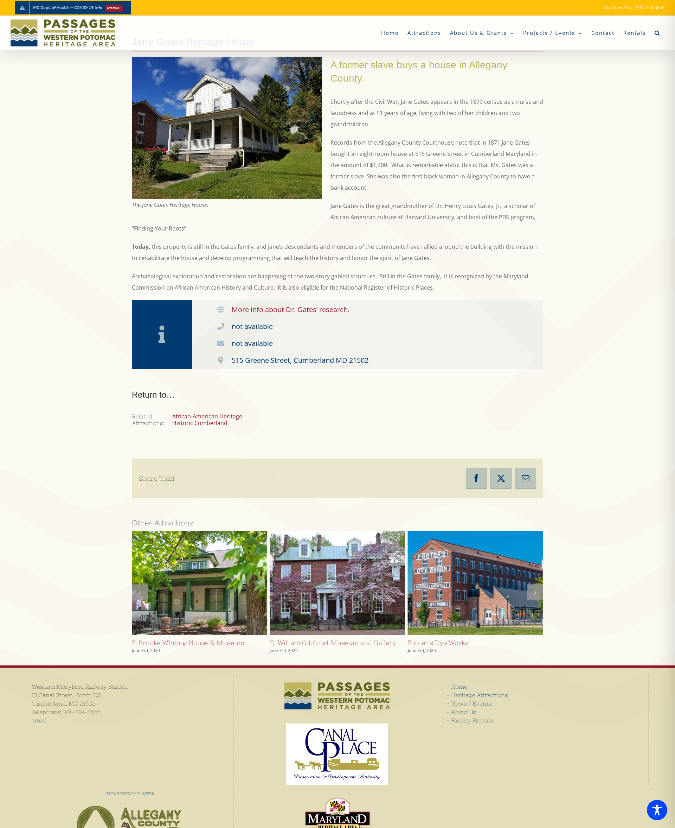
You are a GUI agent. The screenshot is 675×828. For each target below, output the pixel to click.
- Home (456, 686)
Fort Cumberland (462, 582)
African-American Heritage (207, 416)
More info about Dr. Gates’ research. (290, 309)
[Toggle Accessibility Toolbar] (657, 810)
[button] (657, 33)
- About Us (461, 712)
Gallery (212, 582)
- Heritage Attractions (477, 695)
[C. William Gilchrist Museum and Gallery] (199, 583)
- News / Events (469, 703)
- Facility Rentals (469, 720)
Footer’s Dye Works (324, 582)
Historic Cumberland (199, 423)
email (39, 720)
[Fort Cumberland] (475, 583)
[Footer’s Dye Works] (337, 583)
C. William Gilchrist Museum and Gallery (186, 582)
